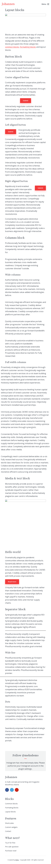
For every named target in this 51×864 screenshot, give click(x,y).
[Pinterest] (17, 790)
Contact (8, 831)
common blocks (12, 47)
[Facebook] (7, 790)
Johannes (8, 4)
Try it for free (10, 843)
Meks (17, 860)
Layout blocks (10, 812)
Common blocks (11, 803)
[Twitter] (12, 790)
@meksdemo (30, 755)
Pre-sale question (12, 847)
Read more (12, 582)
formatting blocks (28, 47)
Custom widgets (11, 827)
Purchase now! (10, 851)
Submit (25, 100)
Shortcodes (9, 823)
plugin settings (25, 769)
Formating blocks (11, 807)
